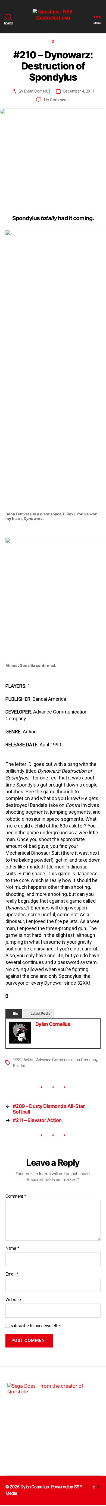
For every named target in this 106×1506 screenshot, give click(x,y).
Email (11, 1274)
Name (12, 1248)
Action (29, 1059)
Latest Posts (40, 1014)
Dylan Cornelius (37, 91)
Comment (15, 1196)
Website (13, 1299)
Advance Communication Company (66, 1059)
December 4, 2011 (78, 91)
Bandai (18, 1065)
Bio (15, 1014)
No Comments (57, 99)
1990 (17, 1059)
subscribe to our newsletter (35, 1325)
